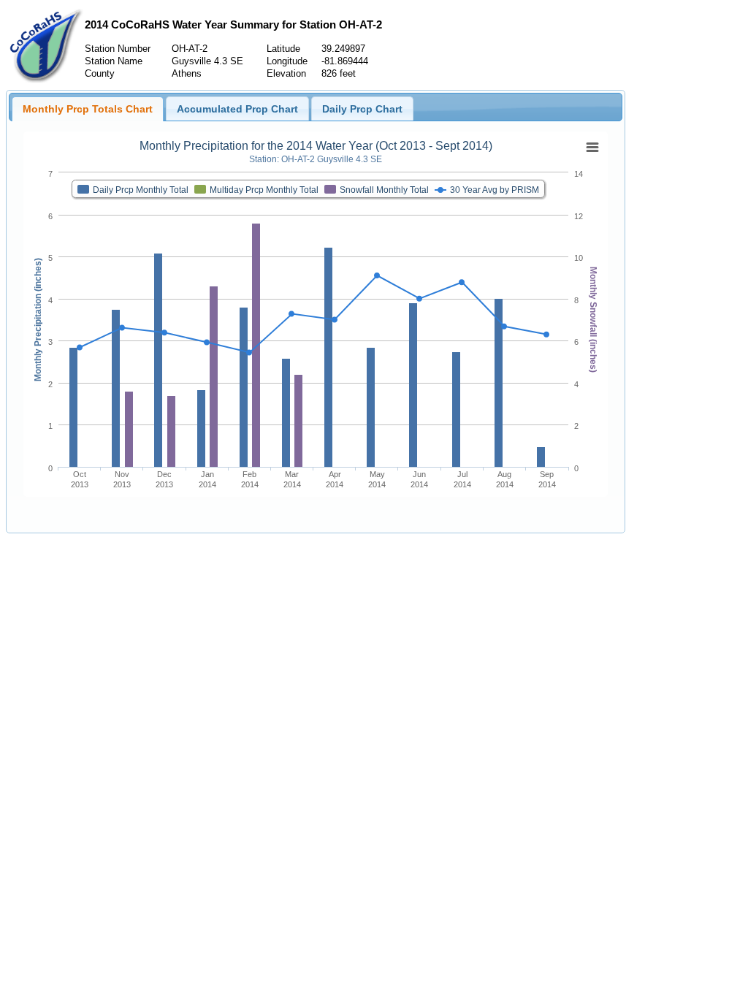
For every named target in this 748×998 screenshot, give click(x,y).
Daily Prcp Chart (362, 109)
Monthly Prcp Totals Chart (88, 109)
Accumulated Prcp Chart (237, 109)
